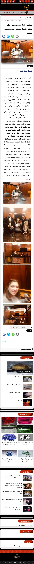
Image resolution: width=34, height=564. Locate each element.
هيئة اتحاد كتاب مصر (14, 327)
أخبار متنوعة (24, 17)
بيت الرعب (26, 357)
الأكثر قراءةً (26, 471)
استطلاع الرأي (25, 521)
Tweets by (17, 546)
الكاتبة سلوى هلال (14, 78)
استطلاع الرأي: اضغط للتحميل (25, 525)
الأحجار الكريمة (25, 414)
